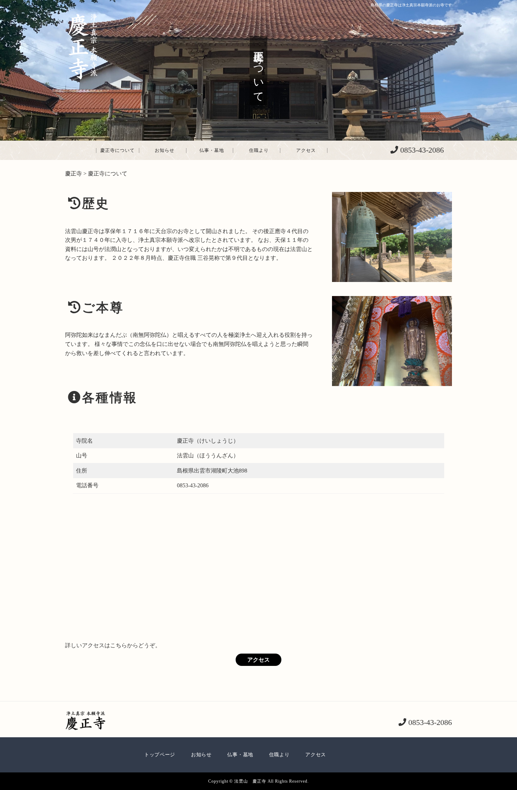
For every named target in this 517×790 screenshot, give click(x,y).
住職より (259, 150)
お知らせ (164, 150)
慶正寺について (117, 150)
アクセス (306, 150)
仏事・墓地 (211, 150)
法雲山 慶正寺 (250, 781)
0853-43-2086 (421, 150)
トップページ (159, 754)
